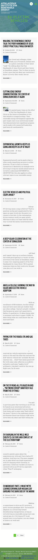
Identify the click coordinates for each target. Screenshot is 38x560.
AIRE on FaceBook (11, 558)
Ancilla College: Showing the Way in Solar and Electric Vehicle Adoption (19, 288)
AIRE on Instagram (27, 558)
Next (22, 535)
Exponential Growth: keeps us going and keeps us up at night (16, 145)
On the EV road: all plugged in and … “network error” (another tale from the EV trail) (18, 388)
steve (20, 50)
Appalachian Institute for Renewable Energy (9, 6)
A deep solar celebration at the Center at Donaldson (17, 240)
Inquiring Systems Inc (29, 556)
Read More (6, 78)
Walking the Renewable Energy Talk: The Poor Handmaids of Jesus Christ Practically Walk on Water (18, 43)
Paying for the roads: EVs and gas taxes (18, 338)
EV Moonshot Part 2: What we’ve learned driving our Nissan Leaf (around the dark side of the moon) (18, 488)
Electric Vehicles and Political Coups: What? (16, 193)
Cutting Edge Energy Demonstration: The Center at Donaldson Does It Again (16, 94)
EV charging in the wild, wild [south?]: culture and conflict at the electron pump (18, 437)
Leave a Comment (11, 52)
